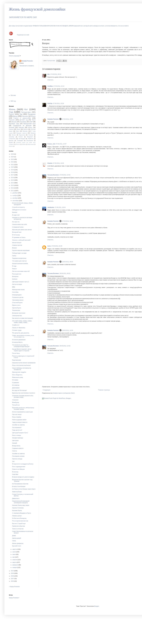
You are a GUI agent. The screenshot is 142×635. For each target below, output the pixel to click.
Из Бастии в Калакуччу (19, 518)
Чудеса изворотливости (19, 422)
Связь (14, 541)
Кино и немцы (16, 435)
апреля (14, 559)
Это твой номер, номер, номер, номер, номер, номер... (22, 321)
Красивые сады (14, 123)
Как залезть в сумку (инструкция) (22, 318)
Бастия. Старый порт (19, 523)
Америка (33, 133)
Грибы (14, 255)
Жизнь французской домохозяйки (37, 9)
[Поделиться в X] (62, 61)
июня (14, 554)
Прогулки (12, 120)
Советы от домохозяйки (22, 118)
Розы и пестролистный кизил (21, 365)
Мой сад (13, 101)
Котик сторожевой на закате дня (22, 412)
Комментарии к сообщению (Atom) (64, 393)
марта (14, 562)
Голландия (20, 140)
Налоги (11, 146)
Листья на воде (17, 284)
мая (13, 557)
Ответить (50, 80)
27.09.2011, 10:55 (67, 119)
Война (24, 144)
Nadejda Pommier (53, 119)
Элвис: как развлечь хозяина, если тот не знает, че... (23, 336)
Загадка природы (17, 438)
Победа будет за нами (19, 253)
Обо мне (13, 95)
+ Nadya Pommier (14, 586)
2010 (12, 571)
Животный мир (17, 491)
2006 (12, 581)
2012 (12, 188)
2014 (12, 183)
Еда (21, 114)
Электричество (17, 315)
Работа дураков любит (19, 420)
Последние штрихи (18, 456)
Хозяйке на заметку (18, 425)
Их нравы (15, 380)
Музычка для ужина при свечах (22, 229)
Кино (17, 131)
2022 (12, 162)
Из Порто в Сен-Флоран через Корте (24, 489)
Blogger (96, 606)
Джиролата (15, 498)
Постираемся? (17, 427)
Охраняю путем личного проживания (24, 363)
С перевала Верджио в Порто (21, 513)
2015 (12, 180)
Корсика (21, 127)
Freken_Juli (51, 144)
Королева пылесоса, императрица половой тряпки (23, 408)
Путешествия (51, 60)
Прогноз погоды (17, 459)
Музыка (14, 122)
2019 (12, 170)
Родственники (16, 360)
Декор (15, 116)
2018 (12, 172)
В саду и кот (16, 215)
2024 (12, 157)
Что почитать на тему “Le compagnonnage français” (21, 345)
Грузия (11, 142)
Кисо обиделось (17, 375)
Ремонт (11, 114)
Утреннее (15, 400)
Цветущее (15, 440)
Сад (11, 112)
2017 (12, 175)
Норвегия (30, 138)
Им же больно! (16, 242)
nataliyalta (50, 207)
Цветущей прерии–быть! (20, 433)
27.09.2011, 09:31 (55, 74)
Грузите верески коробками (21, 250)
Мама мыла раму (17, 377)
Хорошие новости (21, 133)
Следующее (46, 390)
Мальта (25, 129)
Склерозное (12, 138)
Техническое (16, 310)
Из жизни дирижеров (18, 340)
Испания (11, 127)
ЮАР (31, 122)
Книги (34, 116)
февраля (15, 565)
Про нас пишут (17, 414)
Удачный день (16, 308)
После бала (16, 353)
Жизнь (12, 109)
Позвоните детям (17, 297)
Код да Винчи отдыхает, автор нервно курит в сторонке (21, 349)
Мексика (25, 131)
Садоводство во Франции (22, 125)
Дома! (14, 535)
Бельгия (11, 140)
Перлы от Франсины (18, 327)
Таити (34, 120)
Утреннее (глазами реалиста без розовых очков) (22, 396)
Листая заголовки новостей (21, 271)
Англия (14, 135)
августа (14, 549)
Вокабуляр (15, 402)
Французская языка (18, 289)
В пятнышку (16, 235)
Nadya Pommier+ (14, 598)
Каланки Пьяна (17, 510)
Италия (21, 136)
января (14, 567)
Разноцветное (16, 274)
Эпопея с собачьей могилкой (21, 240)
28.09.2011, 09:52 (64, 273)
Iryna (49, 246)
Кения (18, 129)
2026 (12, 154)
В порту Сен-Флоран (18, 486)
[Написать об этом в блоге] (59, 61)
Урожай (14, 443)
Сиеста (14, 451)
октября (15, 198)
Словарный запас (18, 227)
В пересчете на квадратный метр (22, 464)
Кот (26, 109)
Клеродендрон (17, 295)
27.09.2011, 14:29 (58, 163)
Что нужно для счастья (19, 261)
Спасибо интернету (18, 207)
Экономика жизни (17, 300)
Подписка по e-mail (23, 35)
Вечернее (15, 276)
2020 (12, 167)
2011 (12, 190)
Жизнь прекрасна (17, 543)
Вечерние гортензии (18, 313)
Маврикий (30, 136)
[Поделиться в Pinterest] (66, 61)
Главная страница (104, 390)
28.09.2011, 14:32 (64, 346)
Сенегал (30, 135)
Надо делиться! (17, 430)
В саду (14, 266)
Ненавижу (23, 122)
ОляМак (50, 86)
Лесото (18, 144)
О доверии (15, 382)
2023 (12, 159)
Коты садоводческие (18, 466)
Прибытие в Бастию (18, 526)
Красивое (25, 116)
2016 (12, 177)
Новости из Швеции (18, 469)
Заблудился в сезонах (19, 210)
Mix (48, 74)
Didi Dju (49, 103)
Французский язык (29, 123)
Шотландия (22, 138)
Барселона (22, 135)
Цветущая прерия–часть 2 (20, 282)
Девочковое (16, 388)
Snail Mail (15, 474)
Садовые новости (17, 448)
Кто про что (16, 222)
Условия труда (16, 330)
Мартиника (31, 144)
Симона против (17, 245)
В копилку (15, 472)
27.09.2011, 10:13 (58, 86)
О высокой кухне (17, 302)
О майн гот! (15, 325)
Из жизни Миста (17, 342)
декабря (15, 193)
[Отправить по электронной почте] (57, 61)
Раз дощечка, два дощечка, (20, 333)
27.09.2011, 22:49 (56, 246)
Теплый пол (16, 405)
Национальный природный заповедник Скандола (20, 501)
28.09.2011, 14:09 (67, 330)
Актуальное (29, 140)
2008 (12, 576)
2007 (12, 578)
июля (14, 552)
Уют (13, 461)
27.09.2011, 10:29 (58, 103)
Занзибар (11, 136)
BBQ (13, 287)
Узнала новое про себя (19, 224)
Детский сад (24, 120)
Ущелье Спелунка (18, 508)
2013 (12, 185)
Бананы (14, 212)
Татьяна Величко (53, 175)
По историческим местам (20, 521)
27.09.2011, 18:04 (60, 207)
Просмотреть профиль (26, 66)
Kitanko (49, 163)
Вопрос (14, 248)
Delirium (14, 279)
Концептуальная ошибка (20, 263)
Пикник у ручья (17, 516)
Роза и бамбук (16, 417)
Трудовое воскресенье (19, 258)
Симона (11, 129)
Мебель (30, 127)
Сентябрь (15, 292)
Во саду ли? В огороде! (19, 390)
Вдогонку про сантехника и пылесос (23, 393)
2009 (12, 573)
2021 (12, 164)
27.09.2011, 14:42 (64, 175)
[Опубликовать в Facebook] (64, 61)
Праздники (32, 114)
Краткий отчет (16, 546)
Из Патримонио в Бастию (20, 484)
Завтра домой (16, 538)
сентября (15, 200)
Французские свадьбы (19, 372)
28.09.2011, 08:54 (67, 262)
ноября (14, 195)
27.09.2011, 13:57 (61, 144)
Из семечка (15, 385)
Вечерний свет (17, 232)
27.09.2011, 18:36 (67, 221)
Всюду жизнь (16, 446)
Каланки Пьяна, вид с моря (20, 505)
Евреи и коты (16, 305)
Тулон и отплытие (18, 529)
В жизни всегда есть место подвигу (23, 477)
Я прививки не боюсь (18, 237)
